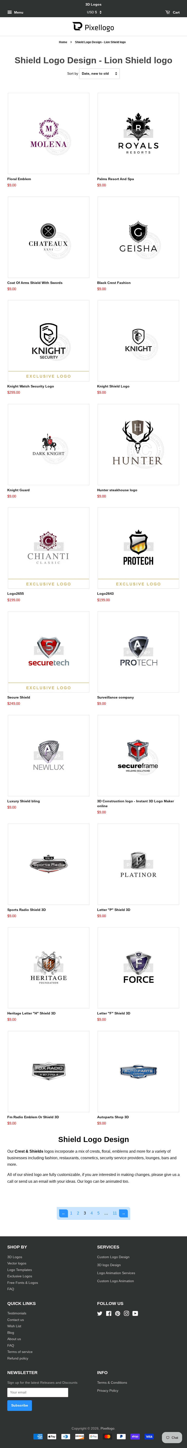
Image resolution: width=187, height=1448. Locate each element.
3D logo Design (109, 1265)
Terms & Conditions (112, 1382)
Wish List (14, 1326)
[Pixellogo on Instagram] (126, 1314)
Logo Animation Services (116, 1273)
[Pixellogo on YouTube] (135, 1314)
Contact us (15, 1320)
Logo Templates (19, 1270)
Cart (176, 12)
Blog (10, 1333)
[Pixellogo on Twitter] (100, 1314)
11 (115, 1213)
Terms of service (20, 1352)
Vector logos (16, 1263)
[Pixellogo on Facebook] (109, 1314)
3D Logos (14, 1257)
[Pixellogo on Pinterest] (117, 1314)
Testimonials (16, 1313)
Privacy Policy (108, 1390)
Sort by (72, 73)
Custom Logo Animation (115, 1281)
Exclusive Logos (19, 1276)
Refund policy (17, 1358)
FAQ (10, 1289)
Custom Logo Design (113, 1257)
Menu (18, 12)
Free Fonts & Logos (22, 1283)
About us (14, 1339)
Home (63, 42)
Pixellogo (107, 1428)
